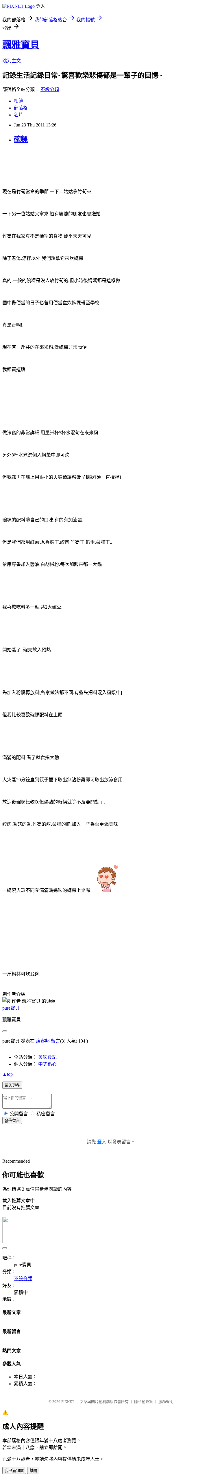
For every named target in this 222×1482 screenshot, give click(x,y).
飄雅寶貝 (20, 45)
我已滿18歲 (14, 1470)
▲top (7, 1074)
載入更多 (12, 1085)
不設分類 (49, 89)
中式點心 (47, 1064)
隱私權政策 (143, 1401)
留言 (55, 1041)
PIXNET (67, 1401)
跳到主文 (11, 60)
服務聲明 (165, 1401)
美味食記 (47, 1057)
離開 (33, 1470)
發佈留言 (12, 1121)
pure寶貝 (11, 1008)
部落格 (21, 107)
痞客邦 (43, 1041)
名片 (18, 114)
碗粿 (21, 139)
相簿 (18, 100)
